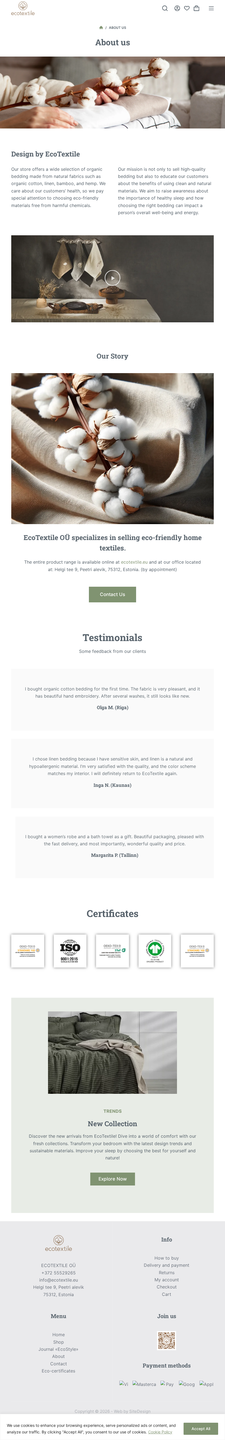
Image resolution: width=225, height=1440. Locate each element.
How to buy (166, 1258)
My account (166, 1279)
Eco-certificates (58, 1371)
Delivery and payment (166, 1265)
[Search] (165, 8)
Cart (166, 1294)
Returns (167, 1272)
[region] (112, 1427)
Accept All (201, 1428)
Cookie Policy (160, 1432)
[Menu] (211, 8)
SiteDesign (140, 1411)
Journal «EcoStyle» (58, 1349)
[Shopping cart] (196, 8)
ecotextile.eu (134, 562)
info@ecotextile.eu (58, 1280)
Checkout (167, 1287)
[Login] (177, 8)
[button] (112, 279)
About (58, 1356)
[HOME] (101, 27)
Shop (58, 1342)
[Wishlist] (187, 8)
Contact (58, 1363)
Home (58, 1334)
